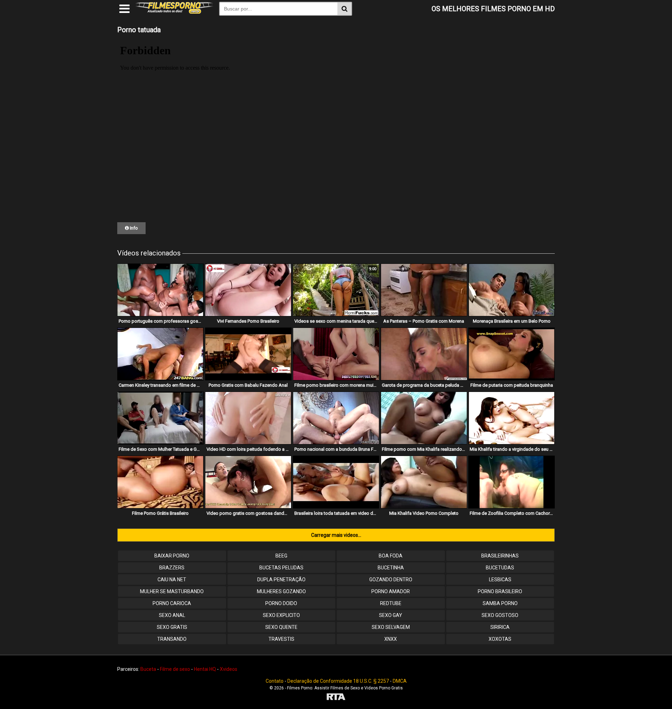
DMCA (400, 681)
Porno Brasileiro (500, 591)
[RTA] (336, 698)
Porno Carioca (172, 603)
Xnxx (390, 639)
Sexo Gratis (172, 627)
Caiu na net (172, 579)
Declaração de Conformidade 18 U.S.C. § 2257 (338, 681)
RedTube (390, 603)
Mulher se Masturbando (172, 591)
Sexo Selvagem (391, 627)
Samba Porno (500, 603)
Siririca (500, 627)
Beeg (281, 556)
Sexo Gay (390, 615)
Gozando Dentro (390, 579)
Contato (275, 681)
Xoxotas (500, 639)
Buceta (148, 669)
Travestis (281, 639)
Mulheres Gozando (281, 591)
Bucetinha (391, 567)
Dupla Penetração (281, 579)
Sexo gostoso (500, 615)
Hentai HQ (205, 669)
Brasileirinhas (500, 556)
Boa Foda (390, 556)
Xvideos (228, 669)
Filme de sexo (175, 669)
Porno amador (390, 591)
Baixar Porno (171, 556)
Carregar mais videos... (336, 535)
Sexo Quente (281, 627)
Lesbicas (500, 579)
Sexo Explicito (281, 615)
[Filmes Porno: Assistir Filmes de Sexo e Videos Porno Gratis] (174, 12)
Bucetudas (500, 567)
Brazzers (171, 567)
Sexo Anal (172, 615)
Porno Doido (281, 603)
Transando (172, 639)
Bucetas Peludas (281, 567)
